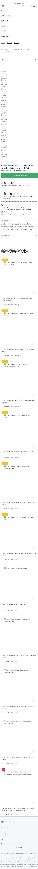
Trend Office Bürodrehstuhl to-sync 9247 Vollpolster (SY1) (18, 503)
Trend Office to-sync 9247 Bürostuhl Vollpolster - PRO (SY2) (19, 554)
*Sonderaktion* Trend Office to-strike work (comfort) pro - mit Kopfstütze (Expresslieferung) (18, 809)
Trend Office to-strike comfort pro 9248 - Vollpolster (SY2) (18, 707)
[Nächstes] (35, 59)
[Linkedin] (2, 843)
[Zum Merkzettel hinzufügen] (33, 293)
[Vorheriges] (2, 59)
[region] (19, 532)
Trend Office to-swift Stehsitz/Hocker (13, 604)
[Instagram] (5, 843)
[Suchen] (19, 6)
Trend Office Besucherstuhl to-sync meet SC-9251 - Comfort (18, 758)
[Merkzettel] (23, 6)
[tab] (19, 225)
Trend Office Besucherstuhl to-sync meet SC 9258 (17, 451)
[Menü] (3, 6)
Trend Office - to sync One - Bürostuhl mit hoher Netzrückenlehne (17, 300)
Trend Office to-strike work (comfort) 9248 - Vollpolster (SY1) (19, 656)
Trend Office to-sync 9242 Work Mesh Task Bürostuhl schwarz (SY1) (18, 401)
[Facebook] (9, 843)
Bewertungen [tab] (5, 235)
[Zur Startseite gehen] (19, 3)
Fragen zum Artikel (8, 212)
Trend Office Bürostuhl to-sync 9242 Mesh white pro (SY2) (18, 350)
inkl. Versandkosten (31, 853)
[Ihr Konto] (27, 6)
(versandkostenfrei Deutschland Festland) (19, 185)
